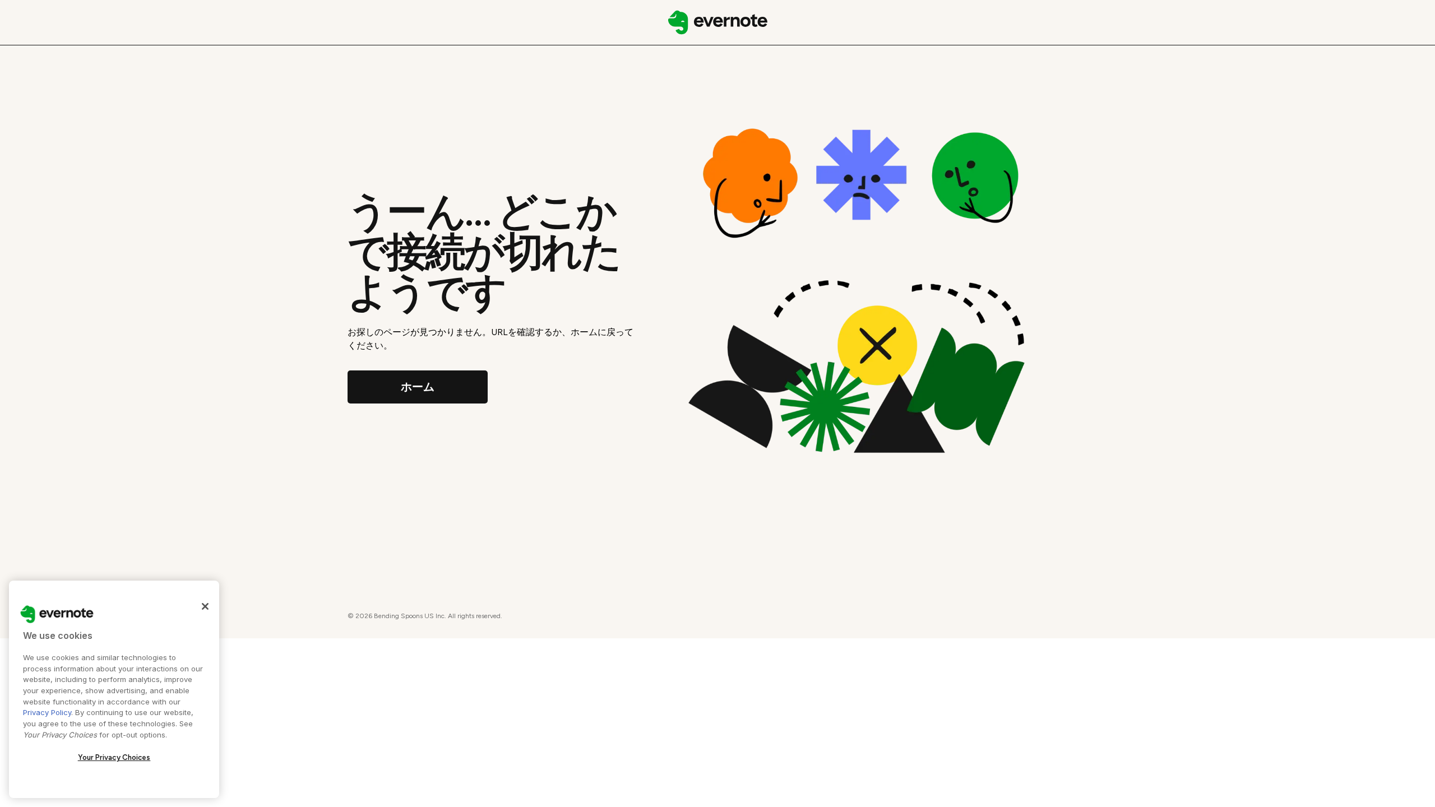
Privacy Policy (47, 712)
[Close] (205, 606)
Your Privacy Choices (114, 757)
